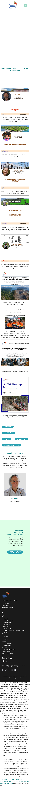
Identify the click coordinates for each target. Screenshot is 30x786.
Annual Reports (8, 628)
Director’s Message (7, 653)
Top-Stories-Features (9, 649)
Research (4, 634)
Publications (5, 626)
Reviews (6, 640)
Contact (4, 655)
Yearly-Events (7, 645)
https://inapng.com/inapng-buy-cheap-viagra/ (12, 781)
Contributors (7, 622)
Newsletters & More (7, 651)
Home (3, 615)
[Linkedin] (15, 670)
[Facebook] (2, 670)
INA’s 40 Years (7, 643)
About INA (6, 619)
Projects (6, 638)
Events (4, 641)
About (4, 617)
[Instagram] (12, 670)
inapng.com (3, 783)
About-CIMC (7, 624)
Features (4, 647)
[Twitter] (6, 670)
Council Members (8, 621)
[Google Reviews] (9, 670)
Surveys (6, 636)
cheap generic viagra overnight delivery (11, 779)
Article (27, 781)
